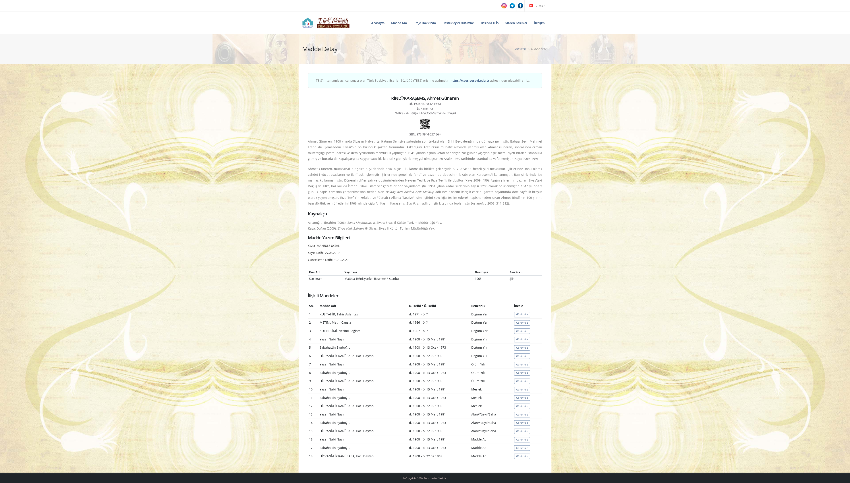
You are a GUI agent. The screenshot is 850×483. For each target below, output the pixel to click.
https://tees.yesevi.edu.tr (469, 80)
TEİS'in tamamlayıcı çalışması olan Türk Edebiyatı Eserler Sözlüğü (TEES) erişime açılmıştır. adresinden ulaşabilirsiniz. (423, 80)
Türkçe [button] (538, 6)
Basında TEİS (490, 23)
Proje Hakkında (424, 23)
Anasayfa (377, 23)
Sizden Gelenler (516, 23)
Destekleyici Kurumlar (458, 23)
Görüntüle (522, 314)
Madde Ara (399, 23)
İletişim (539, 23)
